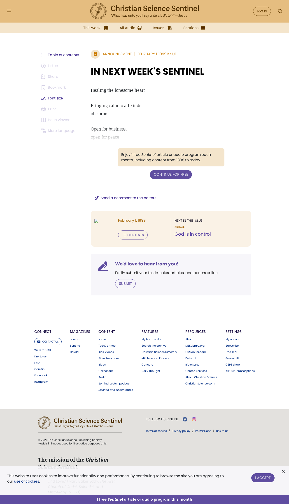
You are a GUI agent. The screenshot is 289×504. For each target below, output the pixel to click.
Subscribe (232, 345)
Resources (195, 331)
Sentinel (75, 345)
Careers (39, 369)
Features (150, 331)
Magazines (80, 331)
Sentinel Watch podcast (114, 383)
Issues (102, 339)
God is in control (193, 234)
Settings (234, 331)
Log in (262, 11)
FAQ (37, 362)
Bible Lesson (193, 364)
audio (115, 390)
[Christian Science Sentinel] (144, 11)
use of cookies (26, 481)
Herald (74, 352)
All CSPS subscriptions (240, 371)
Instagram (41, 381)
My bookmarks (151, 339)
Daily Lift (190, 358)
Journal (75, 339)
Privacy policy (181, 431)
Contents (135, 235)
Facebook (40, 375)
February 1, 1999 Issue (157, 54)
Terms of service (156, 431)
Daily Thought (151, 371)
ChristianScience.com (199, 383)
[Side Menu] (9, 11)
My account (233, 339)
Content (106, 331)
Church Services (196, 371)
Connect (42, 331)
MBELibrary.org (195, 345)
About (189, 339)
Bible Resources (108, 358)
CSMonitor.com (195, 352)
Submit (125, 283)
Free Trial (231, 352)
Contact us (50, 341)
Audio (102, 377)
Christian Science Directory (159, 352)
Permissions (203, 431)
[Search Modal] (280, 11)
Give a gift (232, 358)
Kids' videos (106, 352)
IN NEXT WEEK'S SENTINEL (147, 71)
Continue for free (171, 174)
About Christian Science (201, 377)
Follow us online (162, 419)
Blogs (102, 364)
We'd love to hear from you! (147, 264)
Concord (147, 364)
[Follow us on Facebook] (185, 419)
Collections (105, 371)
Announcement (117, 54)
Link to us (40, 356)
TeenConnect (107, 345)
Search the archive (154, 345)
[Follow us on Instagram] (194, 419)
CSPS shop (233, 364)
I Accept (263, 477)
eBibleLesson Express (155, 358)
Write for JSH (42, 350)
